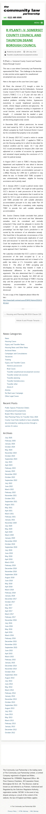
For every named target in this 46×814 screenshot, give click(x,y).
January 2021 (10, 520)
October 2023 (10, 456)
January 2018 (10, 596)
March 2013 (9, 720)
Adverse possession (14, 366)
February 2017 (10, 617)
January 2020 (10, 538)
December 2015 (11, 641)
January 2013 (10, 726)
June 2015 (9, 650)
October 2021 (10, 498)
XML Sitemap (34, 811)
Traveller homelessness (16, 381)
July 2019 (8, 550)
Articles (8, 390)
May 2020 (8, 529)
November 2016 (11, 620)
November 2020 (11, 523)
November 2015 (11, 644)
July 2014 (8, 681)
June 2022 (9, 486)
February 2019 (10, 565)
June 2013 (9, 714)
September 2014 (11, 675)
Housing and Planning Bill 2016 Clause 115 (22, 314)
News (7, 338)
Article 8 (10, 387)
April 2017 (8, 611)
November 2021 (11, 495)
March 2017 (9, 614)
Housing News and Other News (16, 347)
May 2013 (8, 717)
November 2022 (11, 474)
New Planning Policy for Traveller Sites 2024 (21, 417)
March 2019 (9, 562)
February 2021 (10, 517)
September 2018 (11, 574)
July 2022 (8, 483)
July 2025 (8, 438)
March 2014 (9, 690)
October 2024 (10, 447)
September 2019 (11, 547)
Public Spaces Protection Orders (17, 408)
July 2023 (8, 462)
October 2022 (10, 477)
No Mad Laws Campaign (14, 393)
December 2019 (11, 541)
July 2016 (8, 623)
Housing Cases (10, 341)
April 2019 (8, 559)
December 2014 (11, 666)
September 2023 (11, 459)
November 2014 (11, 669)
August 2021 (9, 505)
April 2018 (8, 587)
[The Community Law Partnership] (23, 11)
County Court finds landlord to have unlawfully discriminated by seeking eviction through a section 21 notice (22, 423)
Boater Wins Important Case (15, 414)
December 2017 (11, 599)
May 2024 (8, 450)
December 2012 (11, 730)
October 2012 (10, 733)
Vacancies (9, 357)
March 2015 (9, 657)
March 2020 (9, 535)
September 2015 (11, 647)
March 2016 (9, 635)
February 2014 (10, 693)
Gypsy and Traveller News (15, 344)
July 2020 (8, 526)
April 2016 (8, 632)
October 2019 (10, 544)
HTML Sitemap (23, 811)
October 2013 (10, 702)
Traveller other (12, 384)
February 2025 (10, 441)
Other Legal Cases (12, 396)
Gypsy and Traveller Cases (15, 363)
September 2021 (11, 502)
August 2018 (9, 578)
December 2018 (11, 568)
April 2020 (8, 532)
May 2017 (8, 608)
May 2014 (8, 687)
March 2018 (9, 590)
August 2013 (9, 708)
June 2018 (9, 581)
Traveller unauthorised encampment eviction (22, 55)
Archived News (10, 351)
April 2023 (8, 465)
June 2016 (9, 626)
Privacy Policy (12, 811)
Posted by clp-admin (14, 52)
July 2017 (8, 605)
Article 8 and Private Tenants (29, 320)
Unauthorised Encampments (15, 411)
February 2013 (10, 723)
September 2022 (11, 480)
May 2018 (8, 584)
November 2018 (11, 571)
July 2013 (8, 711)
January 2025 (10, 444)
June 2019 (9, 553)
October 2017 (10, 602)
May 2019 (8, 556)
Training (8, 360)
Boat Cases (11, 369)
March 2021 (9, 514)
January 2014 (10, 696)
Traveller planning (13, 378)
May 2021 (8, 508)
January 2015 (10, 663)
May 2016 (8, 629)
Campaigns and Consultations (16, 354)
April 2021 (8, 511)
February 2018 (10, 593)
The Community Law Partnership (22, 806)
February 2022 (10, 492)
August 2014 (9, 678)
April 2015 (8, 654)
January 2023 (10, 471)
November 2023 (11, 453)
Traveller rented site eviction (17, 375)
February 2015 (10, 660)
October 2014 (10, 672)
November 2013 (11, 699)
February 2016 (10, 638)
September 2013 (11, 705)
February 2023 (10, 468)
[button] (36, 22)
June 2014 (9, 684)
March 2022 (9, 489)
